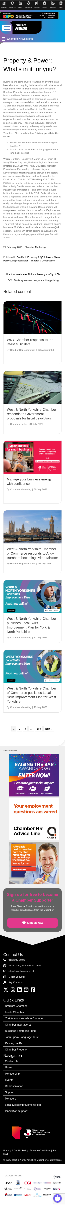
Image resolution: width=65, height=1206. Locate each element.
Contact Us (11, 1061)
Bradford (21, 257)
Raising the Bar (14, 1043)
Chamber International (18, 1024)
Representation (14, 1086)
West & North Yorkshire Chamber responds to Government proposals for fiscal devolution (31, 414)
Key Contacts (15, 982)
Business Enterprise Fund (20, 1030)
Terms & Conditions (40, 1150)
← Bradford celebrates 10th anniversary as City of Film (32, 274)
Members (10, 1098)
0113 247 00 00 (16, 960)
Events (9, 1079)
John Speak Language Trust (21, 1037)
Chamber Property (16, 1049)
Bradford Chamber (16, 1006)
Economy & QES (36, 257)
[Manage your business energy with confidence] (33, 457)
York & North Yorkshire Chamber (24, 1018)
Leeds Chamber (14, 1012)
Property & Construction (42, 260)
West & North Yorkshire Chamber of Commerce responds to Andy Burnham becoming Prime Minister (32, 553)
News (57, 257)
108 (39, 728)
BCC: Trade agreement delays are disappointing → (35, 280)
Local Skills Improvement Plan (23, 1104)
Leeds (49, 257)
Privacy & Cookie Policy (15, 1150)
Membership (12, 1073)
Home (8, 1067)
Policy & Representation (15, 260)
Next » (48, 728)
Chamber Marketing (35, 247)
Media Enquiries (17, 976)
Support (9, 1092)
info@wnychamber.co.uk (21, 971)
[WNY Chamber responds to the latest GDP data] (33, 317)
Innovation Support (16, 1111)
